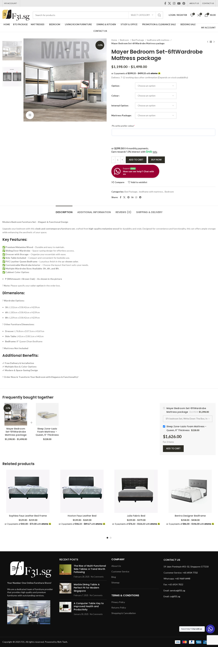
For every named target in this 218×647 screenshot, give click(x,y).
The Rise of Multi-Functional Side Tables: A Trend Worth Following (90, 569)
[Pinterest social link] (183, 3)
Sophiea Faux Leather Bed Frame (28, 515)
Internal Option (119, 105)
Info (155, 151)
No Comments (97, 577)
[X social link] (169, 3)
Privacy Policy (118, 602)
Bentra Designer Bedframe (190, 515)
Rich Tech (62, 641)
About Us (116, 566)
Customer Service (120, 571)
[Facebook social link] (165, 3)
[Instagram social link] (174, 3)
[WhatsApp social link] (136, 197)
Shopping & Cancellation (123, 613)
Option (115, 85)
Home (114, 40)
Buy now (156, 159)
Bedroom (124, 40)
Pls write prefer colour (128, 125)
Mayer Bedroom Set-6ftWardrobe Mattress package (15, 431)
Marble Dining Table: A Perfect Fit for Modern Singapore (87, 587)
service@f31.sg (177, 590)
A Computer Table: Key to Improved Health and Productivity (89, 606)
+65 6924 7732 (190, 572)
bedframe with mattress (158, 40)
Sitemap (115, 582)
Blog (113, 577)
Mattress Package (121, 115)
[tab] (64, 210)
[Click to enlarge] (30, 115)
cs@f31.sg (175, 596)
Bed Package (138, 40)
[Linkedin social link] (132, 197)
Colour (115, 95)
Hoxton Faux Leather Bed (82, 515)
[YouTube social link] (178, 3)
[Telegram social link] (140, 197)
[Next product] (214, 41)
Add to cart (136, 159)
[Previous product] (207, 41)
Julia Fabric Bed (136, 515)
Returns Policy (118, 607)
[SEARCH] (159, 15)
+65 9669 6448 (182, 578)
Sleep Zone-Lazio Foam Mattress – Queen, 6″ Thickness (47, 431)
